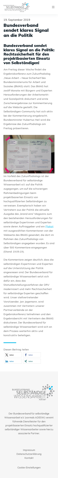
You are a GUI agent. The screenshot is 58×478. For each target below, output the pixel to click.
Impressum (29, 449)
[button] (13, 354)
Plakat (49, 226)
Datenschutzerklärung (28, 453)
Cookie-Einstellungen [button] (29, 467)
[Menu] (53, 7)
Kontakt (29, 457)
